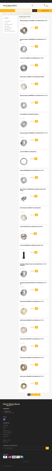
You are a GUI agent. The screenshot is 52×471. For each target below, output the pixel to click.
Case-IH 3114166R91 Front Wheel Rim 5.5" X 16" (32, 58)
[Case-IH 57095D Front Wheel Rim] (24, 161)
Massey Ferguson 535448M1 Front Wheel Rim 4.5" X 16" (34, 133)
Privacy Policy (6, 434)
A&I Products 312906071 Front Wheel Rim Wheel (32, 76)
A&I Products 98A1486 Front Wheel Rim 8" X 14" (32, 376)
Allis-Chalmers (7, 21)
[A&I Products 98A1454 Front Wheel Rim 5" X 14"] (24, 311)
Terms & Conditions (7, 432)
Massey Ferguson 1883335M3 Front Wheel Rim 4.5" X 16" (33, 40)
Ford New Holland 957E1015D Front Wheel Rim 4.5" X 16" (33, 283)
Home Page (5, 425)
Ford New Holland (8, 24)
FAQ (4, 429)
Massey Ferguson (8, 27)
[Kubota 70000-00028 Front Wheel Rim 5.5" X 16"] (24, 180)
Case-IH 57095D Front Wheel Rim (28, 151)
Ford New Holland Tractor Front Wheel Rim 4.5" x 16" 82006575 (33, 264)
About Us (5, 427)
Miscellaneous (7, 29)
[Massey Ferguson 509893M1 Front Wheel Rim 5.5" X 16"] (24, 105)
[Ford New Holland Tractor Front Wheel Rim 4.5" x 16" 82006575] (24, 274)
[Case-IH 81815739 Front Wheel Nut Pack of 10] (24, 236)
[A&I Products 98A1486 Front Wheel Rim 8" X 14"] (24, 386)
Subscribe (47, 448)
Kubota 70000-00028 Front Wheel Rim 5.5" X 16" (32, 170)
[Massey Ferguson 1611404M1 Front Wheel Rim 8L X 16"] (24, 30)
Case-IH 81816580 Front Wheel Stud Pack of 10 (31, 245)
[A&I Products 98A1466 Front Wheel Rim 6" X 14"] (24, 367)
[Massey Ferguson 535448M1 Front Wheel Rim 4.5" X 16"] (24, 143)
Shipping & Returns (7, 430)
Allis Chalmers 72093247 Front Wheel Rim (30, 208)
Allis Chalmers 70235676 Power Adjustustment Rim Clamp (33, 189)
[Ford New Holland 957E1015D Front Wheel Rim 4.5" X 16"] (24, 292)
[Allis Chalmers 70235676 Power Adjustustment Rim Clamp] (24, 199)
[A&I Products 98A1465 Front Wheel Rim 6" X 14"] (24, 349)
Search (34, 10)
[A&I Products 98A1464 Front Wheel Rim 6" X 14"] (24, 330)
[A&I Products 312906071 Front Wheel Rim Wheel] (24, 86)
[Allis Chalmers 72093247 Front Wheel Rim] (24, 217)
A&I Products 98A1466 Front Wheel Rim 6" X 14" (32, 357)
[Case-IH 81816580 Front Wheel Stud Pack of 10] (24, 255)
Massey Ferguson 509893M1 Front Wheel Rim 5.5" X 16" (34, 95)
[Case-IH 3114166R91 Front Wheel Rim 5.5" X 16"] (24, 68)
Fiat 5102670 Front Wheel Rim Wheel (29, 114)
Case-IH (6, 22)
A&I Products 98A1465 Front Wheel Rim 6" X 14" (32, 339)
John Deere (6, 26)
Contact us (5, 436)
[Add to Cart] (36, 27)
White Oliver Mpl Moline (9, 31)
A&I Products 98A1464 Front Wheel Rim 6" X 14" (32, 320)
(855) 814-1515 (45, 10)
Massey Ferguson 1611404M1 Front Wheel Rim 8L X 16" (33, 20)
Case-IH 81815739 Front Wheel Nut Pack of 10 (31, 226)
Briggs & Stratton (6, 440)
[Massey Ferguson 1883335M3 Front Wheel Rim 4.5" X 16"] (24, 49)
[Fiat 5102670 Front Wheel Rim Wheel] (24, 124)
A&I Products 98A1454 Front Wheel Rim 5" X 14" (32, 301)
